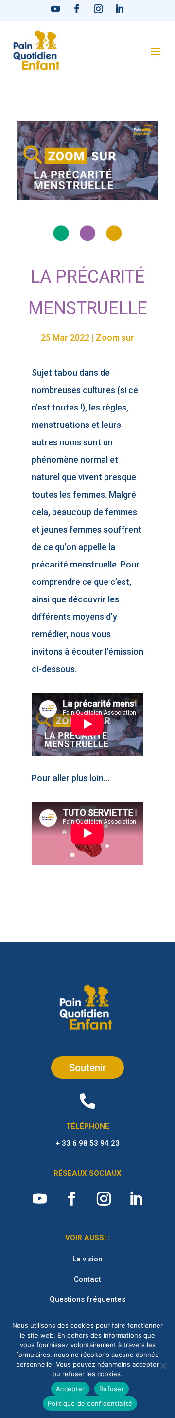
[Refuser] (163, 1366)
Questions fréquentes (87, 1299)
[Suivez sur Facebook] (77, 8)
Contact (87, 1279)
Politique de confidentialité (90, 1403)
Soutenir (87, 1067)
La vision (87, 1259)
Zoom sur (115, 337)
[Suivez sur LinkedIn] (119, 8)
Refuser (111, 1389)
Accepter (70, 1389)
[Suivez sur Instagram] (98, 8)
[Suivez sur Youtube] (55, 8)
